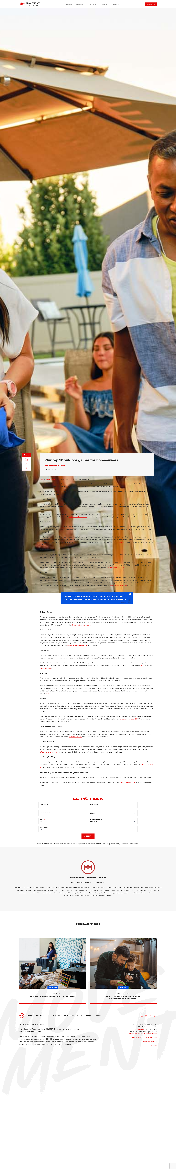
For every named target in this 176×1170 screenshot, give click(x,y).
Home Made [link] (50, 479)
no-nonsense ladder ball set (77, 645)
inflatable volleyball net (48, 752)
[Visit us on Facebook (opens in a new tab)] (155, 1016)
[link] (30, 4)
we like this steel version (78, 517)
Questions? (44, 827)
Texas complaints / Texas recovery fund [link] (144, 1037)
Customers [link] (104, 4)
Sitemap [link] (154, 1045)
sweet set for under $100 (129, 719)
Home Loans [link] (92, 4)
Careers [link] (69, 4)
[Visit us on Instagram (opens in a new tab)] (142, 1016)
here (142, 665)
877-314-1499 (139, 1029)
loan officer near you (127, 782)
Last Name (94, 804)
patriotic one (120, 542)
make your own (45, 668)
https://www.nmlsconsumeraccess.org (143, 1033)
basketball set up (75, 737)
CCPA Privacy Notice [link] (150, 1041)
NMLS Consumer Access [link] (73, 1015)
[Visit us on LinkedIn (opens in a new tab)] (146, 1016)
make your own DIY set (116, 568)
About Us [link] (79, 4)
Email (42, 819)
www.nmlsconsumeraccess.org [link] (30, 1039)
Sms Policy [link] (56, 1015)
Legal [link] (29, 1015)
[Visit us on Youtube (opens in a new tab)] (150, 1016)
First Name (44, 804)
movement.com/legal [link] (77, 1039)
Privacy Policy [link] (42, 1015)
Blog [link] (42, 479)
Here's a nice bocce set (118, 585)
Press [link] (88, 1015)
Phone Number (45, 812)
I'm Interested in (96, 819)
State (92, 812)
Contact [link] (116, 4)
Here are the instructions (81, 625)
